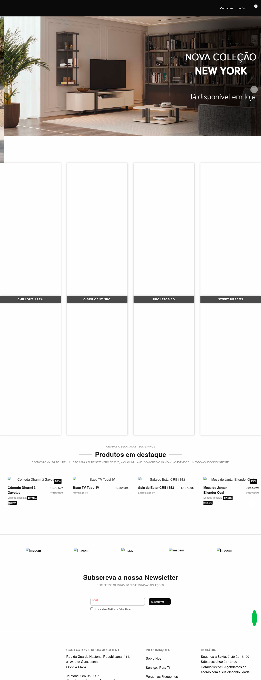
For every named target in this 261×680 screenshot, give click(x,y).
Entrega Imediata (14, 497)
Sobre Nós (153, 658)
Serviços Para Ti (158, 667)
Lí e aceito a (112, 609)
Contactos (226, 8)
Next (254, 89)
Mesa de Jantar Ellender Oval (212, 490)
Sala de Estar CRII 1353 (153, 487)
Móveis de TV (77, 492)
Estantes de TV (143, 492)
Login (241, 8)
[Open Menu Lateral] (5, 5)
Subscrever (157, 601)
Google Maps (76, 667)
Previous (7, 89)
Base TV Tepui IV (83, 487)
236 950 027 (89, 675)
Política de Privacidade (119, 609)
